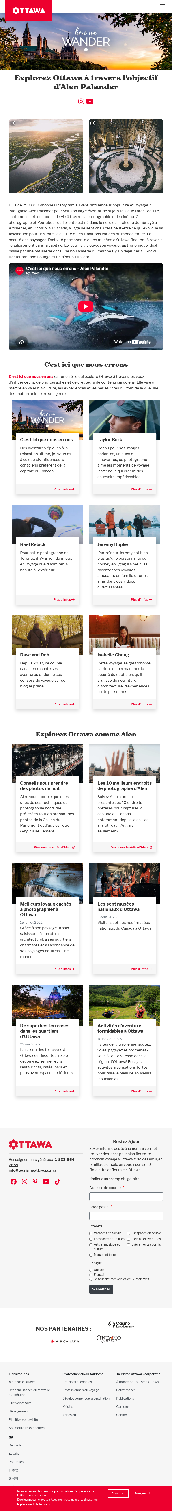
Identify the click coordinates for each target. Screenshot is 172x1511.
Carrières (122, 1406)
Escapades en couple (146, 1233)
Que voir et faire (20, 1403)
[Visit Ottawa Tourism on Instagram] (24, 1182)
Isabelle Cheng (113, 655)
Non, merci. (143, 1493)
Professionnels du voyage (80, 1390)
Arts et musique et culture (107, 1247)
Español (14, 1453)
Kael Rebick (32, 544)
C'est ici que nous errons (31, 376)
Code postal (99, 1207)
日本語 (13, 1470)
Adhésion (69, 1415)
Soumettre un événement (27, 1428)
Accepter (118, 1493)
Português (16, 1462)
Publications (125, 1398)
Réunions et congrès (77, 1382)
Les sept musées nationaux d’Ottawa (118, 906)
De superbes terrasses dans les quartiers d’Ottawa (45, 1031)
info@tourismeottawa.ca (30, 1170)
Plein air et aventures (146, 1239)
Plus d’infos (62, 489)
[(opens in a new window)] (47, 763)
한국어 (13, 1478)
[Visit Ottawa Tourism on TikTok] (57, 1182)
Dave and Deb (34, 655)
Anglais (99, 1270)
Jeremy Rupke (112, 544)
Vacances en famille (107, 1233)
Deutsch (15, 1445)
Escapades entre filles (109, 1239)
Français (99, 1274)
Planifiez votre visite (23, 1419)
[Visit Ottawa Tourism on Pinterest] (35, 1182)
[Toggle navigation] (162, 6)
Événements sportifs (146, 1244)
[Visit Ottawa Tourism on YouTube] (46, 1182)
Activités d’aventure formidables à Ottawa (120, 1028)
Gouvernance (126, 1390)
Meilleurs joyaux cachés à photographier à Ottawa (45, 909)
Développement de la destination (86, 1398)
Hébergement (19, 1411)
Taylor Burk (109, 439)
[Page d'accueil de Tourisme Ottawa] (28, 10)
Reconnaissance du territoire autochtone (29, 1392)
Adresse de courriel (105, 1188)
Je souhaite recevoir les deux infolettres (121, 1279)
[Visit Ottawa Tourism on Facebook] (13, 1182)
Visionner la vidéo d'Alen (52, 847)
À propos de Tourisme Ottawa (137, 1382)
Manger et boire (105, 1255)
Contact (122, 1415)
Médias (67, 1406)
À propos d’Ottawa (22, 1382)
